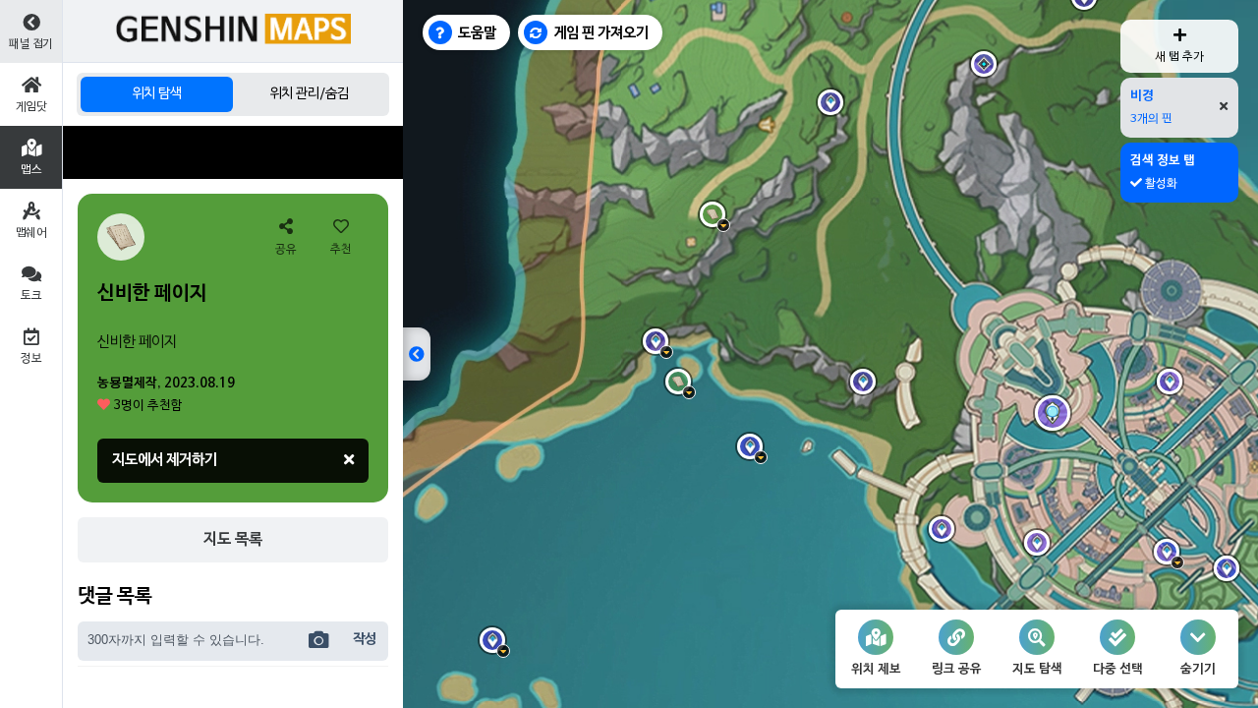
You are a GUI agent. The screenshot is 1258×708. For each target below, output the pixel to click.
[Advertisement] (233, 152)
